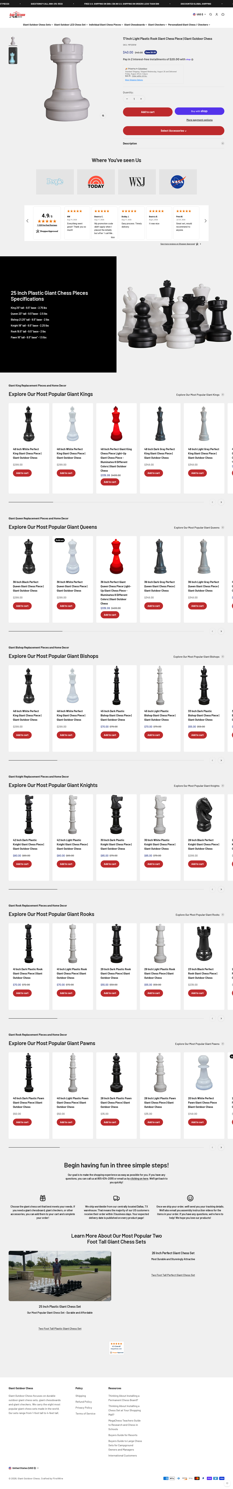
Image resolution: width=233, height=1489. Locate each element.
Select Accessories (173, 130)
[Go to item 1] (13, 41)
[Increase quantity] (141, 99)
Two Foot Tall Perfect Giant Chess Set (173, 1275)
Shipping (81, 1395)
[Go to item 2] (13, 56)
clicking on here (139, 1178)
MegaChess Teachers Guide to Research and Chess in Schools (124, 1425)
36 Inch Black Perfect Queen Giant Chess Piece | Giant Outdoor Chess (28, 586)
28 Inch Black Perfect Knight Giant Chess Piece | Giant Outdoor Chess (203, 844)
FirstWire (57, 1478)
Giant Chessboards (134, 24)
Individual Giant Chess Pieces (105, 24)
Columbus (142, 69)
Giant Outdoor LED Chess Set (70, 24)
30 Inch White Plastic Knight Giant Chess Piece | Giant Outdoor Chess (159, 844)
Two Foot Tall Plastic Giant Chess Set (59, 1328)
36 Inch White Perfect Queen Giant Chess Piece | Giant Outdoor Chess (72, 586)
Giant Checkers (156, 24)
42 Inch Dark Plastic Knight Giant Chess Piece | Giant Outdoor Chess (28, 844)
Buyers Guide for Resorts (122, 1435)
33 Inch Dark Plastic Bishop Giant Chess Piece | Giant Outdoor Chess (203, 715)
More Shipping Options (134, 80)
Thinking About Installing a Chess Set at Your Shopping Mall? (124, 1410)
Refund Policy (84, 1401)
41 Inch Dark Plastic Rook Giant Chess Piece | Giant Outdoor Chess (28, 973)
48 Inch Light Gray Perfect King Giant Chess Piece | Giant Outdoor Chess (203, 453)
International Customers (122, 1455)
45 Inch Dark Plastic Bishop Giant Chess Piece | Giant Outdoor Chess (116, 715)
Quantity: (128, 92)
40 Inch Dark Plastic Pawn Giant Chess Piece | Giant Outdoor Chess (28, 1102)
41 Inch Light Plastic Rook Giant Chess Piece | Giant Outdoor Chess (72, 973)
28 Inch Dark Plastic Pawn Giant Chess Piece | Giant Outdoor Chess (116, 1102)
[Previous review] (27, 221)
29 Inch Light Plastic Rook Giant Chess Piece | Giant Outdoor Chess (159, 973)
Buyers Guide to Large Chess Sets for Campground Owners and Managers (125, 1445)
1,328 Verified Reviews (47, 225)
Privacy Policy (84, 1407)
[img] (47, 221)
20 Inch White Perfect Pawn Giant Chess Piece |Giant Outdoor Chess (202, 1102)
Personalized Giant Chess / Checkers (188, 24)
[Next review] (206, 221)
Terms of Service (85, 1413)
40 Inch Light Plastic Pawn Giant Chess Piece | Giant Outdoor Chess (72, 1102)
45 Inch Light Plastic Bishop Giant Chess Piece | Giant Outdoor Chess (159, 715)
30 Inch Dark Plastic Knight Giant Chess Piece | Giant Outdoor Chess (116, 844)
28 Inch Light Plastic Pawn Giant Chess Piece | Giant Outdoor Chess (160, 1102)
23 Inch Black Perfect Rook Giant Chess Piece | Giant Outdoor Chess (202, 973)
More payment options (199, 119)
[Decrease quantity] (127, 99)
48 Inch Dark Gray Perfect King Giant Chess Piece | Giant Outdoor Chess (159, 453)
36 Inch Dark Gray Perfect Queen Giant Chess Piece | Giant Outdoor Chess (159, 586)
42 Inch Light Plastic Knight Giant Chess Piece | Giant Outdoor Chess (72, 844)
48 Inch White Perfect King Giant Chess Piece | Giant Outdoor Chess (27, 453)
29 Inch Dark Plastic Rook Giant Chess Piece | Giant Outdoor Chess (116, 973)
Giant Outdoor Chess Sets (37, 24)
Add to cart (22, 472)
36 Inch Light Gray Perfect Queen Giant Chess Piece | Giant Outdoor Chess (203, 586)
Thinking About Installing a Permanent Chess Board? (123, 1398)
